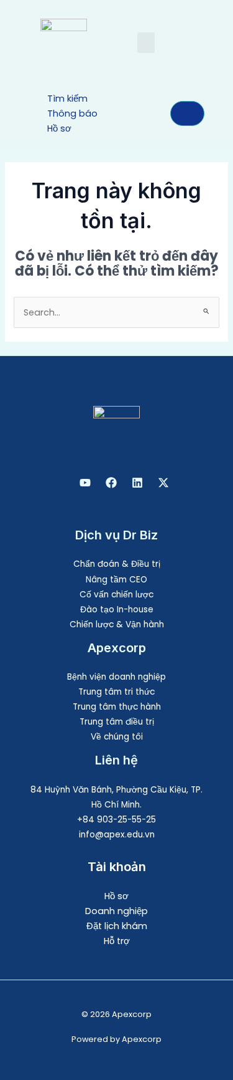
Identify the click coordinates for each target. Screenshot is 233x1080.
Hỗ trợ (117, 941)
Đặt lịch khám (116, 926)
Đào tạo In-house (116, 609)
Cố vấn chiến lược (116, 594)
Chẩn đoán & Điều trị (116, 564)
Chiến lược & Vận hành (117, 624)
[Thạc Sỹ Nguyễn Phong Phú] (111, 482)
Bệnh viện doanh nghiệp (116, 677)
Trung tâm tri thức (116, 692)
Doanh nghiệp (116, 911)
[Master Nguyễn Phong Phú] (163, 482)
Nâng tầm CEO (116, 580)
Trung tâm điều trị (117, 722)
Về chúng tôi (117, 737)
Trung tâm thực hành (117, 707)
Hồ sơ (116, 896)
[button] (146, 42)
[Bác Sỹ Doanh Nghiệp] (85, 482)
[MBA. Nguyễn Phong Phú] (137, 482)
